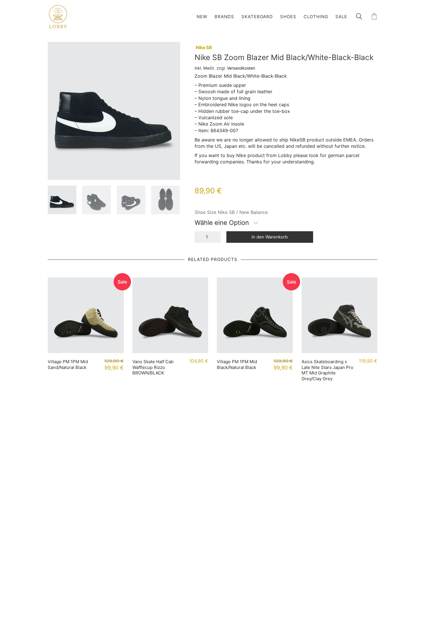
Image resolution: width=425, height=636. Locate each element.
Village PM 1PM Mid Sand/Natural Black (68, 364)
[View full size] (55, 51)
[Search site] (359, 17)
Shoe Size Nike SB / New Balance (231, 212)
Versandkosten (241, 68)
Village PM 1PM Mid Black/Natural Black (237, 364)
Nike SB (204, 47)
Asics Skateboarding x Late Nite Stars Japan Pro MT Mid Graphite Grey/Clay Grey (327, 370)
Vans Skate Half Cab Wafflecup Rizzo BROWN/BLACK (152, 367)
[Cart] (374, 17)
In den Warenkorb (270, 237)
